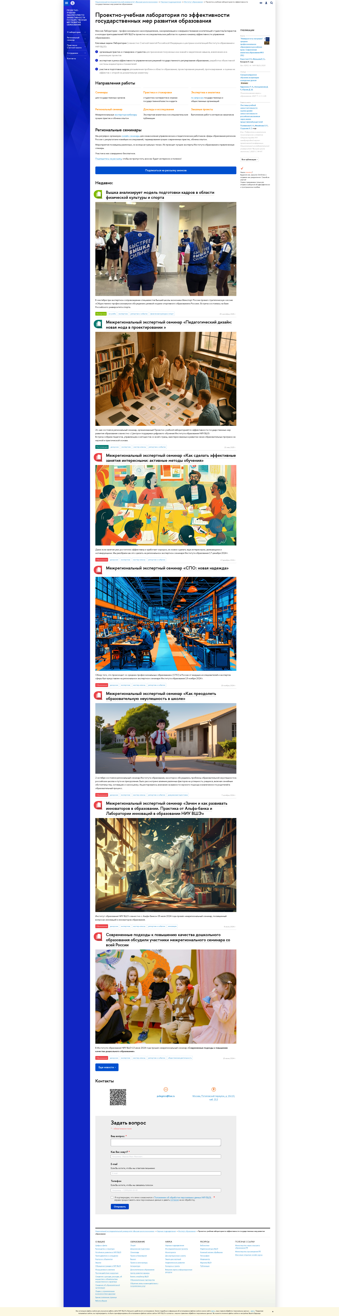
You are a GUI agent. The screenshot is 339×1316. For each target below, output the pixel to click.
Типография (204, 1256)
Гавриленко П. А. (247, 87)
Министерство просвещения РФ (248, 1251)
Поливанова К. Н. (247, 125)
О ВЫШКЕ (100, 1241)
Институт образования (187, 1231)
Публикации (204, 1266)
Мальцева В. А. (259, 59)
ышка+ (133, 1259)
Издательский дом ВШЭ (209, 1249)
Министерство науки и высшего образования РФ (247, 1246)
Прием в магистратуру (139, 1262)
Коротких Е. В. (246, 59)
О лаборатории (74, 32)
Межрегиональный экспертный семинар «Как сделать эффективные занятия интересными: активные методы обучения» (171, 457)
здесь (213, 1311)
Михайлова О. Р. (261, 125)
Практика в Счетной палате (74, 46)
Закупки (98, 1262)
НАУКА (168, 1241)
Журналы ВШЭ (205, 1262)
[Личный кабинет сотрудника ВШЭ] (266, 3)
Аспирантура (135, 1266)
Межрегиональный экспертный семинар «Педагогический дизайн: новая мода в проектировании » (169, 324)
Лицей (132, 1245)
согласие (174, 1199)
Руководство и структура (104, 1249)
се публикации (249, 159)
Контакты (71, 58)
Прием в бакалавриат (138, 1256)
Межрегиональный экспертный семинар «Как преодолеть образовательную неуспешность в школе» (161, 695)
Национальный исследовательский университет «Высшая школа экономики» (124, 1231)
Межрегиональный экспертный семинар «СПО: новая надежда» (167, 568)
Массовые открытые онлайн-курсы (248, 1255)
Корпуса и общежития (104, 1259)
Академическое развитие (175, 1262)
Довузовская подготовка (140, 1249)
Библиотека (204, 1245)
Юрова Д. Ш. (247, 89)
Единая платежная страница (106, 1297)
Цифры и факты (101, 1245)
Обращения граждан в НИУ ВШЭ (108, 1266)
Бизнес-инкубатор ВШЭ (139, 1276)
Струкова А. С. (246, 128)
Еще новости (106, 1067)
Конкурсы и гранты (172, 1266)
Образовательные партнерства (142, 1280)
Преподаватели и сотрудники (106, 1256)
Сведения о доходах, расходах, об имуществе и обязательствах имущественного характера (108, 1279)
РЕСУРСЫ (204, 1241)
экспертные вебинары (126, 114)
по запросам (197, 97)
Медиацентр (205, 1259)
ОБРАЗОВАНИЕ (137, 1241)
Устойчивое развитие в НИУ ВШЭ (108, 1252)
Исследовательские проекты (176, 1249)
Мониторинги (170, 1252)
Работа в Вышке (101, 1301)
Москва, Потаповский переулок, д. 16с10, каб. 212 (214, 1097)
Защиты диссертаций (173, 1259)
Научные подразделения (166, 1231)
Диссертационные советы (175, 1256)
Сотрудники (72, 53)
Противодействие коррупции (106, 1273)
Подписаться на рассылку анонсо (166, 170)
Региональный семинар (73, 38)
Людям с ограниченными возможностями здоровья (105, 1292)
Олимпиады (134, 1252)
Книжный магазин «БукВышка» (211, 1252)
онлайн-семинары (131, 135)
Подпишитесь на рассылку (108, 158)
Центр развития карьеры (140, 1273)
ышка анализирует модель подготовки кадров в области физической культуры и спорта (160, 194)
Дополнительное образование (142, 1269)
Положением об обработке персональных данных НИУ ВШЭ (182, 1197)
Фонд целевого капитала (105, 1269)
